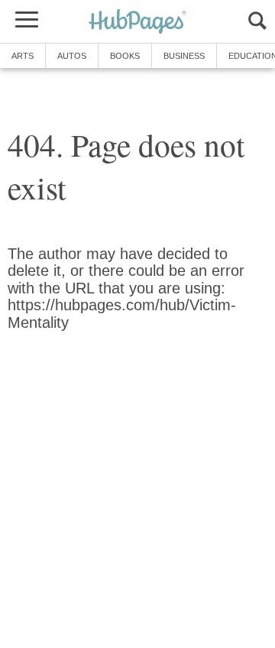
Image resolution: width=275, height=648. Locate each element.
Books (125, 55)
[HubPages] (137, 22)
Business (184, 55)
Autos (71, 55)
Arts (22, 55)
